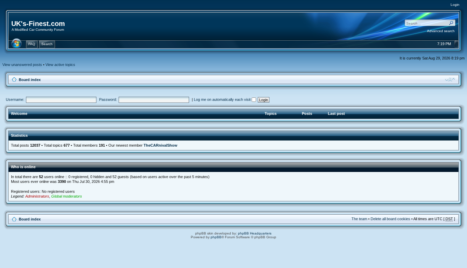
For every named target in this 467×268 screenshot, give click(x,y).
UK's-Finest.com (38, 23)
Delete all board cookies (390, 219)
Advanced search (441, 31)
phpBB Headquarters (254, 233)
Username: (15, 99)
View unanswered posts (22, 65)
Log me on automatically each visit (223, 99)
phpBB (216, 237)
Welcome (19, 113)
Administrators (37, 196)
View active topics (60, 65)
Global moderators (66, 196)
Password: (108, 99)
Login (455, 4)
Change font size (450, 79)
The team (359, 219)
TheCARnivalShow (160, 145)
